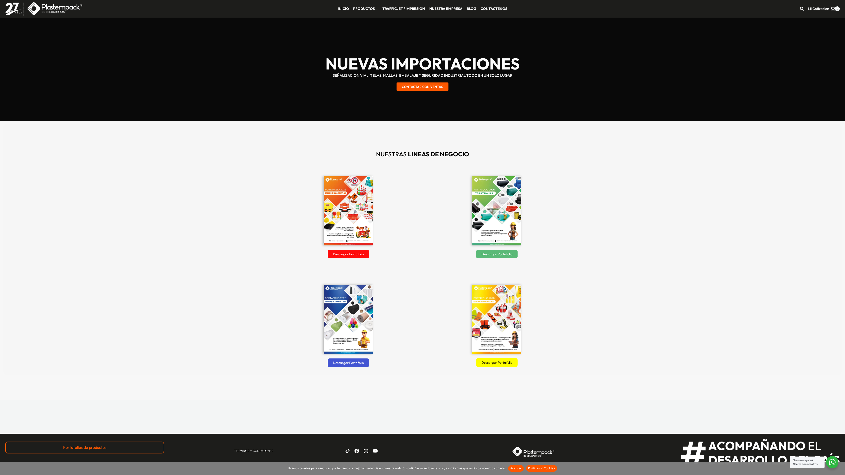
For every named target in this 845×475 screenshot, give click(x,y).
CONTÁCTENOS (494, 8)
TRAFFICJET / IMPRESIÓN (403, 8)
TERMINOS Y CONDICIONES (253, 451)
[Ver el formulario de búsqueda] (802, 9)
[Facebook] (357, 450)
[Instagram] (366, 450)
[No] (839, 468)
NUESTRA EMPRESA (446, 8)
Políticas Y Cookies (541, 468)
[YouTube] (375, 450)
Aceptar (516, 468)
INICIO (343, 8)
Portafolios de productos (85, 447)
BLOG (471, 8)
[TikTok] (347, 450)
